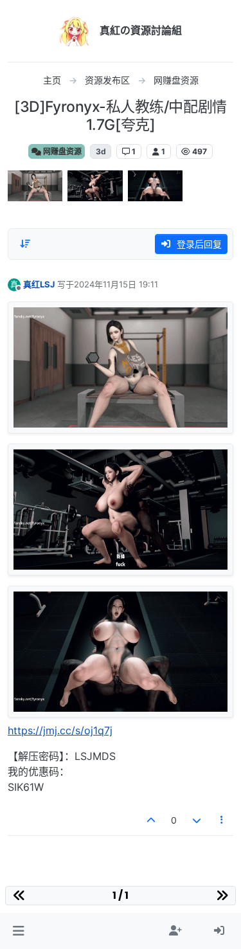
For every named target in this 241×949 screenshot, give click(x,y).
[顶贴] (151, 820)
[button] (18, 931)
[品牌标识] (74, 30)
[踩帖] (196, 820)
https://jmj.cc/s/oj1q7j (60, 730)
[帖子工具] (222, 820)
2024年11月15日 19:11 (116, 284)
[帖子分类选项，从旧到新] (25, 243)
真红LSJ (39, 284)
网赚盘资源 (61, 151)
